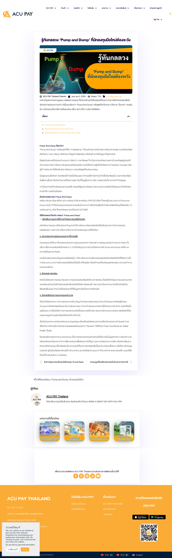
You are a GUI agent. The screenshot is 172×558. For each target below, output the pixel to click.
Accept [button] (25, 549)
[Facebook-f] (75, 476)
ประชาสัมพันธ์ (121, 8)
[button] (170, 14)
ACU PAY (49, 8)
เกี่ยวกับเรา (138, 8)
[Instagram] (81, 476)
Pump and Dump (60, 380)
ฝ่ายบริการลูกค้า (156, 8)
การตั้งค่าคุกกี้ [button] (13, 549)
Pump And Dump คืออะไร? (55, 125)
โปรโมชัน (91, 8)
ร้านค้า (63, 8)
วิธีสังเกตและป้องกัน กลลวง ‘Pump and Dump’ (63, 133)
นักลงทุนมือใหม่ (76, 380)
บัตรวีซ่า (77, 8)
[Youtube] (98, 476)
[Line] (87, 476)
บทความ (105, 8)
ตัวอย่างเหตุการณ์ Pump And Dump (59, 129)
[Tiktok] (92, 476)
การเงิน (109, 96)
